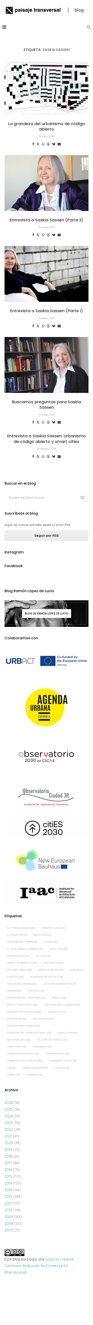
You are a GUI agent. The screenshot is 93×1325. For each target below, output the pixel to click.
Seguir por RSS (47, 536)
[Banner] (46, 756)
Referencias (16, 1018)
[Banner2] (46, 707)
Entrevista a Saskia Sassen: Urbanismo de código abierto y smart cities (46, 438)
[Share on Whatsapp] (43, 144)
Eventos (15, 976)
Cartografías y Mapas (22, 941)
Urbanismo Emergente (23, 1053)
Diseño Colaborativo (22, 962)
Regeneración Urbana (23, 1025)
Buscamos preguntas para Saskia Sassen (46, 404)
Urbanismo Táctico (63, 1060)
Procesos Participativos (24, 1011)
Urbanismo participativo (24, 1060)
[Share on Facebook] (33, 144)
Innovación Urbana (21, 983)
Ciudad (51, 941)
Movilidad (36, 990)
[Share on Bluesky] (53, 144)
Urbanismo (42, 1046)
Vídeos (13, 1074)
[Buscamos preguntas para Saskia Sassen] (46, 365)
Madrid (14, 990)
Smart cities (67, 1032)
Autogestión (17, 934)
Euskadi (77, 969)
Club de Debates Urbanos (24, 948)
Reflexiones (43, 1018)
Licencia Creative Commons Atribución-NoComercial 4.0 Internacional (39, 1266)
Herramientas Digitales (46, 976)
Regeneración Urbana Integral (29, 1032)
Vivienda (62, 1067)
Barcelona (42, 934)
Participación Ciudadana (62, 1004)
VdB (11, 1067)
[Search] (88, 27)
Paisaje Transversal (22, 1004)
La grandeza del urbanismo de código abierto (46, 126)
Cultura (43, 955)
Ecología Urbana (19, 969)
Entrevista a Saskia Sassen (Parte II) (46, 220)
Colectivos (58, 948)
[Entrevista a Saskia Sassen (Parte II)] (46, 183)
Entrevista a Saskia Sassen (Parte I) (46, 311)
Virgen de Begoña (35, 1067)
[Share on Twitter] (38, 144)
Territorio (16, 1046)
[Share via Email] (59, 144)
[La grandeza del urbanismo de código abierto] (46, 87)
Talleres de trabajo (52, 1039)
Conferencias (18, 955)
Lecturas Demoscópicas (59, 983)
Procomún (56, 1011)
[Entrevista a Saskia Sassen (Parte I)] (46, 274)
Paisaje (59, 997)
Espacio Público (51, 969)
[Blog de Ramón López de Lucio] (46, 613)
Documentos (54, 962)
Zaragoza (34, 1074)
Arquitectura (53, 927)
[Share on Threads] (48, 144)
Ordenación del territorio (26, 997)
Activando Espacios (21, 927)
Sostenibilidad (18, 1039)
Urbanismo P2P (57, 1053)
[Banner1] (46, 661)
